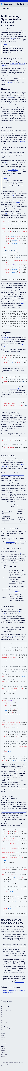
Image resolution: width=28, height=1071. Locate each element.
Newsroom (4, 1052)
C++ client (4, 1023)
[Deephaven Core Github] (18, 4)
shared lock (22, 63)
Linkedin (3, 1041)
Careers (3, 1050)
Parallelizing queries (8, 992)
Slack (2, 1039)
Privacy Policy (4, 1064)
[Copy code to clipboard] (25, 221)
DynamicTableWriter (13, 169)
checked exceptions (15, 389)
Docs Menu (6, 8)
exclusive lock (4, 65)
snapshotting (6, 103)
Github (3, 1037)
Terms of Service (5, 1065)
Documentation (5, 1009)
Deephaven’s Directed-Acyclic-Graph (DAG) (14, 990)
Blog (2, 1035)
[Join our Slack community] (21, 4)
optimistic (12, 38)
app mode (10, 97)
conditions (12, 195)
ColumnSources (12, 636)
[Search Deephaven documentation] (24, 4)
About (3, 1048)
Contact (3, 1056)
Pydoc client (4, 1015)
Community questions (7, 1011)
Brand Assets (4, 1054)
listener (18, 202)
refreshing (17, 591)
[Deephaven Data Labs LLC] (7, 1002)
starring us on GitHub (22, 0)
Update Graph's (14, 63)
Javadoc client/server (7, 1019)
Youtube (3, 1043)
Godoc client (4, 1021)
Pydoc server (4, 1017)
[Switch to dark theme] (15, 4)
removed (23, 303)
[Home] (7, 4)
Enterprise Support (6, 1028)
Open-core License (6, 1013)
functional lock (5, 337)
